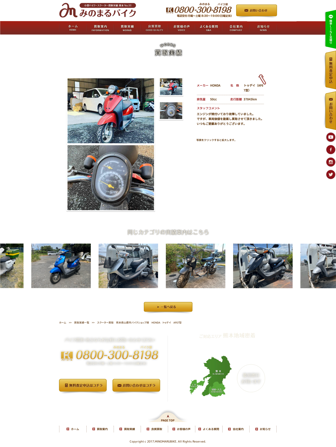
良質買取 (156, 429)
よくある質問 (211, 429)
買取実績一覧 (81, 322)
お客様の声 (184, 429)
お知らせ (265, 429)
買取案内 (102, 429)
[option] (35, 265)
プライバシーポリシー (109, 400)
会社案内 (238, 429)
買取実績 (129, 429)
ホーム (62, 322)
